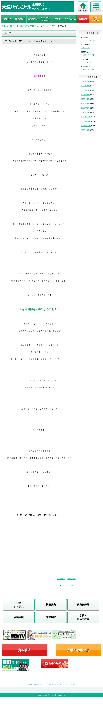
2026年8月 (85, 81)
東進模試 (51, 617)
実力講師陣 (83, 604)
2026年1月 (85, 112)
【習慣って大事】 (88, 55)
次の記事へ (71, 579)
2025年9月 (85, 130)
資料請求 (83, 19)
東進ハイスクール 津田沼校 (14, 26)
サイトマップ (53, 684)
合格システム (19, 604)
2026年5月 (85, 95)
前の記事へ (61, 579)
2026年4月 (85, 99)
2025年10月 (86, 126)
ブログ (58, 19)
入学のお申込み (78, 650)
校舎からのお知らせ (45, 18)
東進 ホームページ (83, 10)
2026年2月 (85, 108)
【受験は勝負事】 (88, 69)
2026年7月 (85, 86)
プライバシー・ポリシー (68, 684)
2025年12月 (86, 117)
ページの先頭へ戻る (69, 585)
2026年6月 (85, 90)
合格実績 (19, 617)
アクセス (7, 19)
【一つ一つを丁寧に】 (89, 40)
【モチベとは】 (87, 62)
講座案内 (51, 604)
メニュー (96, 10)
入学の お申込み (95, 18)
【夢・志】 (85, 48)
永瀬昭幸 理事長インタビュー (36, 684)
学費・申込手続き (83, 617)
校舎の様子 (20, 19)
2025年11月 (86, 121)
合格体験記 (32, 19)
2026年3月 (85, 104)
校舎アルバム (70, 19)
